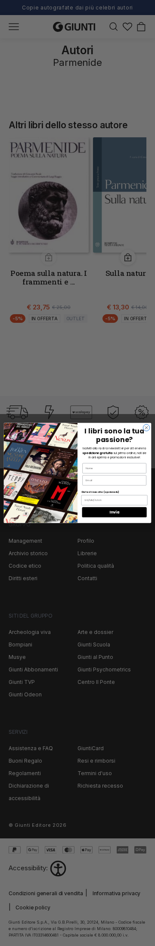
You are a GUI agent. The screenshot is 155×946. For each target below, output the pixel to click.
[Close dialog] (146, 427)
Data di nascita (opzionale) (100, 492)
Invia (114, 512)
